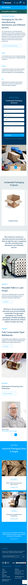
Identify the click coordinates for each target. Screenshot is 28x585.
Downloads (4, 575)
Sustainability (14, 479)
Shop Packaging (6, 7)
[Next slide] (15, 167)
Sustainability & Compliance (9, 11)
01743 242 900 (18, 578)
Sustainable (4, 572)
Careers (3, 570)
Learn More (5, 302)
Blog (3, 573)
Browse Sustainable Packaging (10, 46)
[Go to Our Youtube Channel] (5, 563)
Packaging (14, 511)
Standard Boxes (13, 221)
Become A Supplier (6, 576)
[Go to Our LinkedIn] (3, 563)
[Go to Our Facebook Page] (8, 563)
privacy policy (20, 138)
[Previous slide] (12, 167)
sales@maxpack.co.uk (19, 576)
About (3, 569)
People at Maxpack (7, 393)
